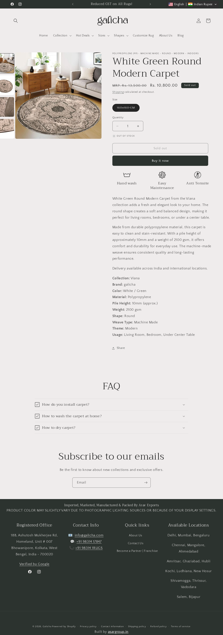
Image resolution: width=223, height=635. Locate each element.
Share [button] (121, 348)
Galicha (47, 626)
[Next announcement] (150, 4)
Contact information (112, 626)
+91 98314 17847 (88, 542)
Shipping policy (137, 626)
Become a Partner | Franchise (137, 551)
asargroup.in (118, 632)
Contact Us (136, 543)
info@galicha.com (89, 535)
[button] (15, 21)
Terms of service (181, 626)
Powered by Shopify (64, 626)
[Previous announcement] (73, 4)
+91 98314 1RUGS (89, 548)
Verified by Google (34, 564)
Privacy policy (88, 626)
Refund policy (158, 626)
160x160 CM (128, 109)
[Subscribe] (145, 482)
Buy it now (160, 161)
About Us (135, 535)
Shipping (118, 92)
